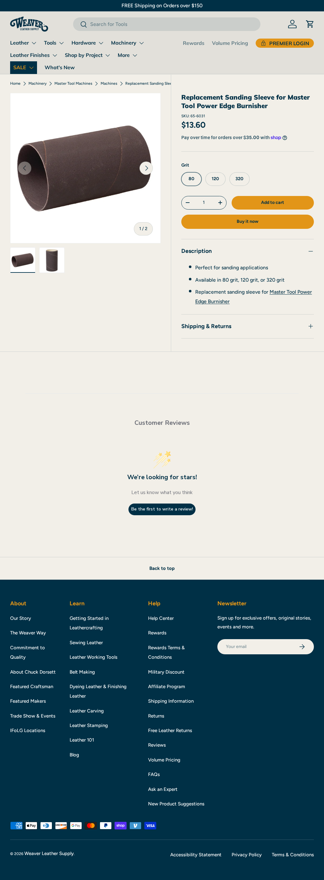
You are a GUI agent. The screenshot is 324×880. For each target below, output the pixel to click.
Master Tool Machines (73, 83)
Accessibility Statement (195, 855)
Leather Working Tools (93, 657)
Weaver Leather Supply (49, 853)
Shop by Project (84, 55)
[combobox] (166, 24)
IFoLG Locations (27, 730)
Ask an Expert (163, 789)
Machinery (123, 43)
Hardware (84, 43)
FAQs (154, 774)
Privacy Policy (247, 855)
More (124, 55)
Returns (156, 716)
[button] (310, 24)
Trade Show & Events (32, 716)
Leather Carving (87, 711)
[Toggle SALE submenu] (31, 67)
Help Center (161, 618)
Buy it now (248, 221)
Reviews (157, 745)
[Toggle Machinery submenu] (141, 43)
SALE (19, 67)
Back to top (162, 568)
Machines (109, 83)
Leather (19, 43)
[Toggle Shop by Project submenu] (107, 55)
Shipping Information (171, 701)
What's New (60, 67)
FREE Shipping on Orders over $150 (162, 6)
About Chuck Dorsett (33, 672)
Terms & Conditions (293, 855)
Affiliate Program (166, 686)
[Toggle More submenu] (135, 55)
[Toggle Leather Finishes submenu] (55, 55)
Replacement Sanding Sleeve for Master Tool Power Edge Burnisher (163, 83)
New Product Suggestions (176, 804)
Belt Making (82, 672)
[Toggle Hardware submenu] (101, 43)
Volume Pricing (230, 43)
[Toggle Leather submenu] (34, 43)
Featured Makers (28, 701)
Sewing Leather (86, 642)
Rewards (193, 43)
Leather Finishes (30, 55)
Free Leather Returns (170, 730)
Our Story (20, 618)
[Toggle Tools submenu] (61, 43)
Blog (74, 755)
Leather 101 (82, 740)
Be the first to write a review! (162, 509)
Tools (50, 43)
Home (15, 83)
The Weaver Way (28, 633)
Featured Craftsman (31, 686)
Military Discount (166, 672)
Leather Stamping (89, 725)
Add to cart (272, 202)
